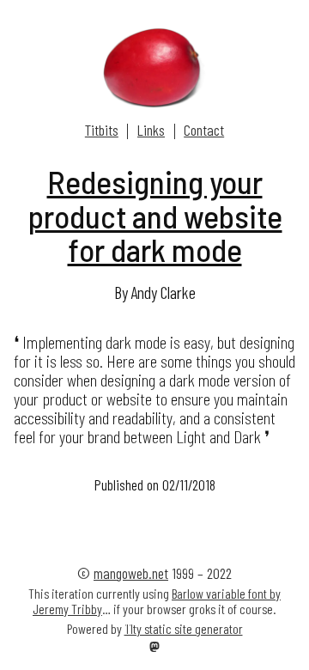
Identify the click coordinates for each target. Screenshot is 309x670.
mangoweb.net (131, 572)
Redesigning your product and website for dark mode (154, 215)
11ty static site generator (183, 628)
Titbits (101, 129)
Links (151, 129)
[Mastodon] (154, 648)
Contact (204, 129)
